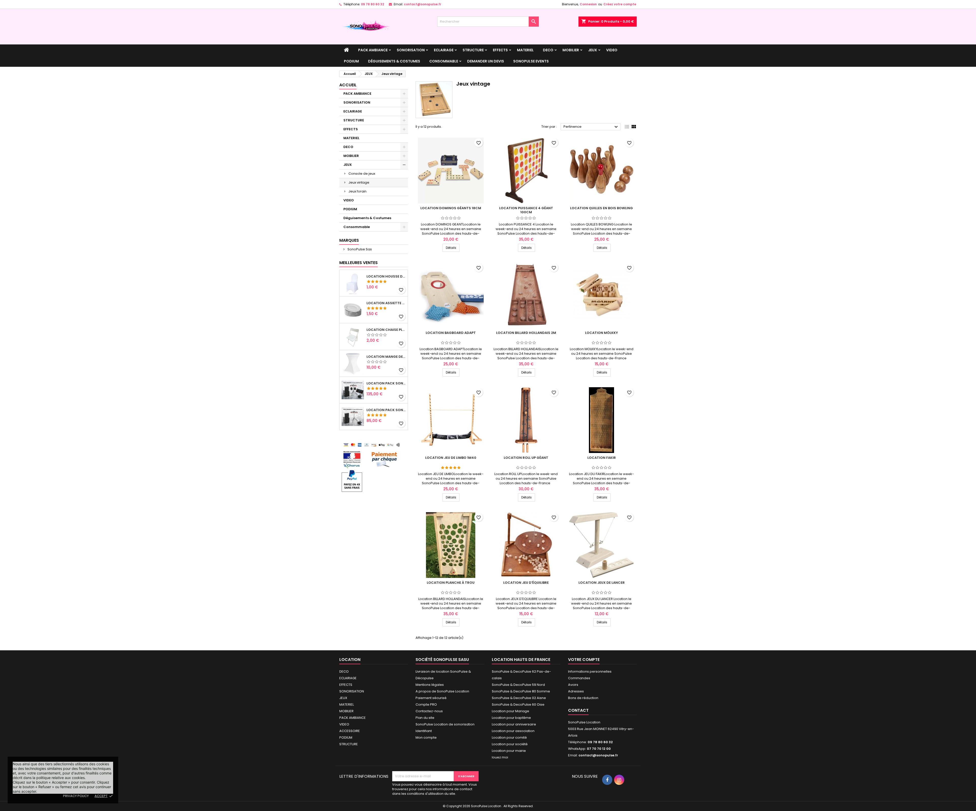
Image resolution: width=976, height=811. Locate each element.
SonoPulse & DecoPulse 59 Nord (518, 684)
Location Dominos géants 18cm (450, 208)
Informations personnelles (590, 671)
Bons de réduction (583, 697)
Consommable (443, 61)
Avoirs (573, 684)
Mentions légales (430, 684)
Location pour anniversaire (514, 724)
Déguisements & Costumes (394, 61)
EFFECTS (500, 50)
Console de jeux (361, 173)
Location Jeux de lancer (601, 582)
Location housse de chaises (386, 276)
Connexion (588, 4)
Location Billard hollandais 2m (526, 332)
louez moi (500, 757)
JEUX (592, 50)
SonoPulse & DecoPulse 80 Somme (521, 691)
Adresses (576, 691)
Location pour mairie (509, 750)
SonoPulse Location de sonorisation (445, 724)
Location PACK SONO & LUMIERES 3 (386, 383)
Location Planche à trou (451, 582)
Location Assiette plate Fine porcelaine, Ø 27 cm (386, 303)
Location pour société (510, 744)
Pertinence (591, 127)
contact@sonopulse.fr (422, 4)
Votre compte (584, 659)
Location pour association (513, 730)
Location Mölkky (601, 332)
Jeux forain (357, 191)
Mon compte (426, 737)
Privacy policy (76, 795)
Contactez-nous (429, 711)
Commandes (579, 678)
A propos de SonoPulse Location (442, 691)
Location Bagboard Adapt (451, 332)
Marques (349, 240)
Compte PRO (426, 704)
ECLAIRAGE (443, 50)
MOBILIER (570, 50)
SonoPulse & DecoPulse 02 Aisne (519, 697)
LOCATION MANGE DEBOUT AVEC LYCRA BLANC (386, 356)
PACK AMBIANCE (373, 50)
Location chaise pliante (386, 329)
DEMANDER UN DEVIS (485, 61)
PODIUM (351, 61)
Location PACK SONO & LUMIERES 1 (386, 410)
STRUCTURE (473, 50)
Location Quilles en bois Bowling (601, 208)
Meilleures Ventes (358, 263)
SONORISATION (411, 50)
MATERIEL (525, 50)
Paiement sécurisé (431, 697)
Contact (578, 710)
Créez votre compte (619, 4)
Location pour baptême (511, 717)
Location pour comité (509, 737)
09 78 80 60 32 (372, 4)
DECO (548, 50)
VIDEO (611, 50)
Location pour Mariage (510, 711)
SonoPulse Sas (359, 249)
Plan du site (425, 717)
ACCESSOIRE (349, 730)
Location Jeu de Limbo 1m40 (450, 457)
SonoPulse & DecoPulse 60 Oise (518, 704)
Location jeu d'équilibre (526, 582)
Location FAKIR (601, 457)
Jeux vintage (358, 182)
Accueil (348, 85)
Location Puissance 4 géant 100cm (526, 210)
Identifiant (424, 730)
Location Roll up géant (526, 457)
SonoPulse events (531, 61)
